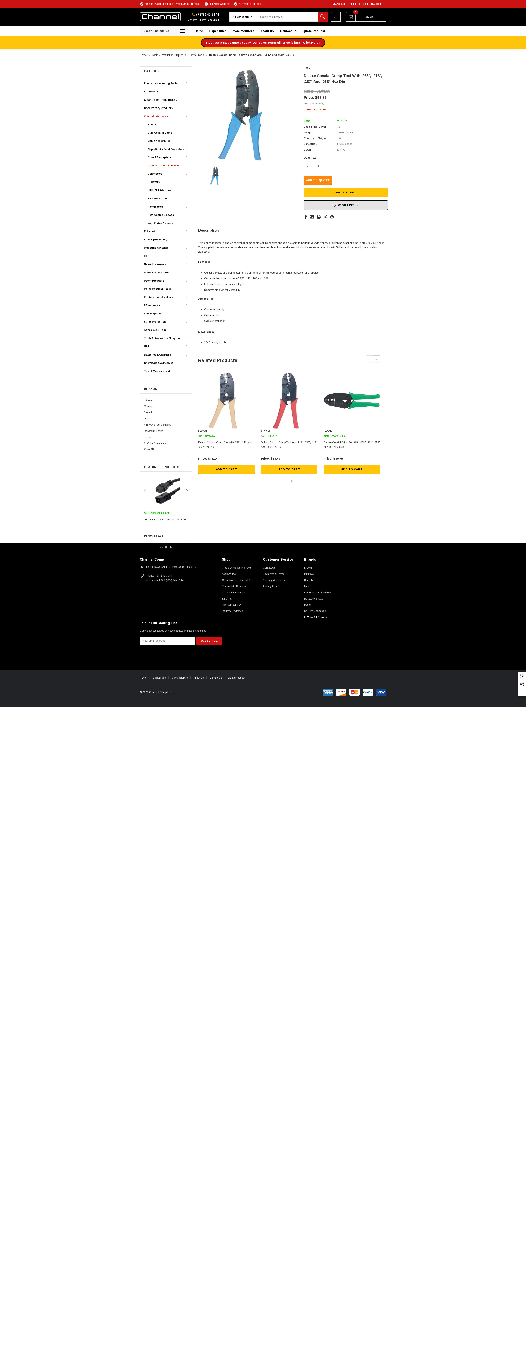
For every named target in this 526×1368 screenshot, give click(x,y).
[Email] (312, 216)
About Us (199, 677)
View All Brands (317, 617)
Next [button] (187, 491)
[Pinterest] (332, 216)
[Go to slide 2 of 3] (166, 547)
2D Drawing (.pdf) (215, 342)
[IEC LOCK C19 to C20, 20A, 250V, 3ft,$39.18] (166, 491)
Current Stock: (315, 109)
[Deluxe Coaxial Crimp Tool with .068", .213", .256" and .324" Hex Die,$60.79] (352, 400)
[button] (263, 42)
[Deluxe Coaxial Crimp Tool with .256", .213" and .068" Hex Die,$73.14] (226, 400)
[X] (325, 216)
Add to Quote (318, 180)
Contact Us (216, 677)
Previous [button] (145, 491)
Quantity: (310, 157)
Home (143, 677)
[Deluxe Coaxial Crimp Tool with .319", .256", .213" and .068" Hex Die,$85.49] (289, 400)
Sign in (353, 3)
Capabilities (159, 677)
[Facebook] (306, 216)
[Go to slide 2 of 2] (292, 481)
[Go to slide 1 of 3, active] (161, 547)
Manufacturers (180, 677)
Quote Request (236, 677)
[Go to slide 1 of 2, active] (287, 481)
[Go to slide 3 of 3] (171, 547)
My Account (339, 3)
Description (208, 230)
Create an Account (372, 3)
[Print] (319, 216)
